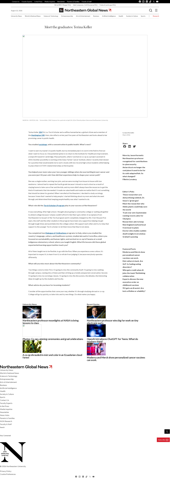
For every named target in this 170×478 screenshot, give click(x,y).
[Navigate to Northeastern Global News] (85, 367)
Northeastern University (16, 466)
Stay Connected (5, 435)
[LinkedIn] (129, 146)
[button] (150, 10)
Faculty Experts (27, 2)
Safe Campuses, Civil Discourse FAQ (85, 5)
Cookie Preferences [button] (8, 474)
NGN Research (6, 421)
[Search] (167, 431)
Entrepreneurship (67, 16)
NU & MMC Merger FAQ (62, 5)
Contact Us (15, 2)
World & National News (33, 16)
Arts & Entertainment (83, 16)
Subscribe (161, 440)
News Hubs (4, 415)
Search (2, 427)
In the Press (38, 2)
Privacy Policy (5, 471)
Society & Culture (132, 16)
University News (16, 16)
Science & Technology (51, 16)
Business (96, 16)
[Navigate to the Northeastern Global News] (85, 10)
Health (121, 16)
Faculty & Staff (86, 2)
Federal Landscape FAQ (108, 5)
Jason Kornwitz (129, 133)
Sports (143, 16)
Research (156, 16)
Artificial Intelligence (109, 16)
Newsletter (61, 2)
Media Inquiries (50, 2)
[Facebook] (124, 146)
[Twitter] (134, 146)
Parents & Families (73, 2)
